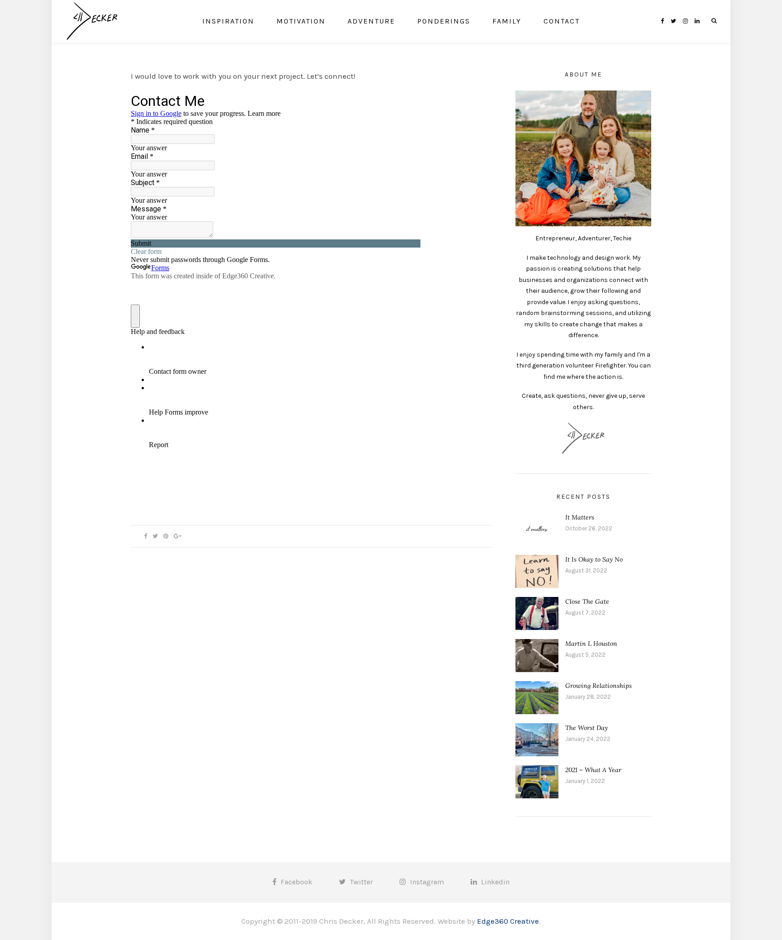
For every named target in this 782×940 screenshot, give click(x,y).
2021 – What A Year (593, 770)
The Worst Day (586, 728)
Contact (562, 21)
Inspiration (228, 21)
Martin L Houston (591, 643)
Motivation (301, 21)
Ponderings (443, 21)
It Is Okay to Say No (594, 559)
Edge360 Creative (508, 921)
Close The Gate (587, 601)
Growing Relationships (598, 686)
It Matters (579, 517)
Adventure (371, 21)
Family (506, 21)
